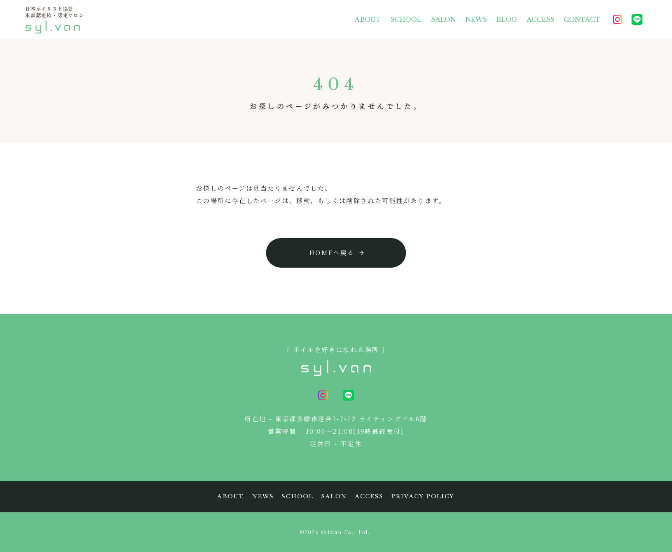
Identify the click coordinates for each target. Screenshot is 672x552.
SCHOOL (405, 19)
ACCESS (541, 19)
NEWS (476, 19)
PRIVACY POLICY (422, 496)
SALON (443, 19)
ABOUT (368, 19)
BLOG (506, 19)
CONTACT (582, 19)
